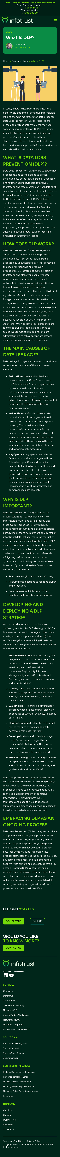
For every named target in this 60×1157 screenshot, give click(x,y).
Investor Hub (9, 1120)
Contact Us (8, 1129)
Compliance (9, 1000)
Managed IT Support (13, 1024)
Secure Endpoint (11, 1048)
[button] (55, 20)
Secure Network (11, 1058)
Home (6, 61)
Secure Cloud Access (13, 1053)
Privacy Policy (33, 1141)
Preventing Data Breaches (15, 1077)
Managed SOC (10, 1010)
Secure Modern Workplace (16, 1015)
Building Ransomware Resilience (19, 1072)
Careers (7, 1115)
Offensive (8, 991)
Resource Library (20, 61)
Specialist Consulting (13, 1005)
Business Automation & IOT (16, 1029)
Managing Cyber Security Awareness (20, 1091)
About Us (7, 1110)
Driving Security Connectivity (17, 1081)
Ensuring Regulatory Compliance (18, 1086)
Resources (8, 1124)
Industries (8, 1096)
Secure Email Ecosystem (15, 1043)
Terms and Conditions (13, 1141)
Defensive (8, 996)
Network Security (11, 1020)
